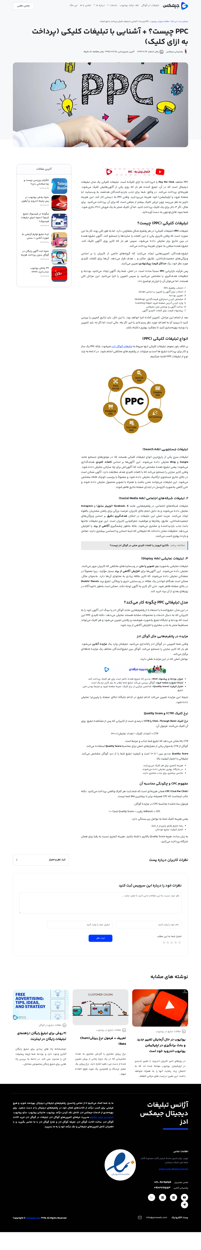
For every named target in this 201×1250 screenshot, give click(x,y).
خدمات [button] (113, 5)
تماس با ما (85, 5)
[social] (184, 1197)
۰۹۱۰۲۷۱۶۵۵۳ (162, 1188)
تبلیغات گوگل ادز (122, 346)
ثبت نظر (100, 938)
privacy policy (165, 1169)
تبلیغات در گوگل (150, 5)
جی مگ (74, 5)
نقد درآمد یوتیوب (129, 5)
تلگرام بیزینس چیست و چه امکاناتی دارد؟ (36, 182)
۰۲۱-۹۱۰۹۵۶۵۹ (162, 1182)
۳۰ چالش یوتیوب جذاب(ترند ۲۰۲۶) (39, 270)
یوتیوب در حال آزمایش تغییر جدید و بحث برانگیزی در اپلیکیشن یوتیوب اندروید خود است (161, 1045)
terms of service (181, 1169)
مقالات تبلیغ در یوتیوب (159, 21)
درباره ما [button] (100, 5)
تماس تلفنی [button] (23, 6)
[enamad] (120, 1165)
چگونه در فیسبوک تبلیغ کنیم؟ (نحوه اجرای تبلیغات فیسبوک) (35, 217)
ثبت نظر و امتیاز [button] (57, 860)
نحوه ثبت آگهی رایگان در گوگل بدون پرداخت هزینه (35, 253)
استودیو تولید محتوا (102, 1117)
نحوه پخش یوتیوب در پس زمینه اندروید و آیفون (35, 199)
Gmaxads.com (33, 1218)
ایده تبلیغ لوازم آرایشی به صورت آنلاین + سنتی (35, 236)
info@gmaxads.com (156, 1218)
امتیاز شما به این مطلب (169, 936)
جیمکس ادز (183, 21)
